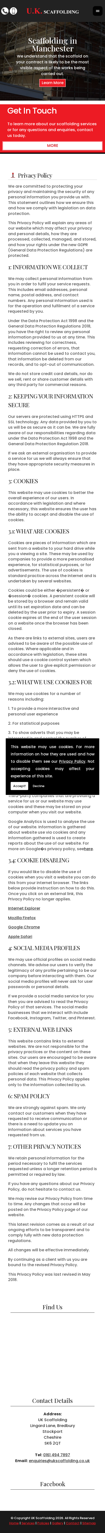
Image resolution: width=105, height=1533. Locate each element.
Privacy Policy (72, 761)
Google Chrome (24, 927)
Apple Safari (20, 936)
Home (14, 1523)
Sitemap (89, 1523)
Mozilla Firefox (22, 918)
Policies (43, 1523)
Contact (73, 1523)
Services (28, 1523)
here (88, 849)
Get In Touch (32, 110)
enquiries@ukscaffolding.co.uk (59, 1461)
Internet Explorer (24, 908)
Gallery (57, 1523)
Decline (38, 786)
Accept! (19, 786)
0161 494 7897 (56, 1455)
